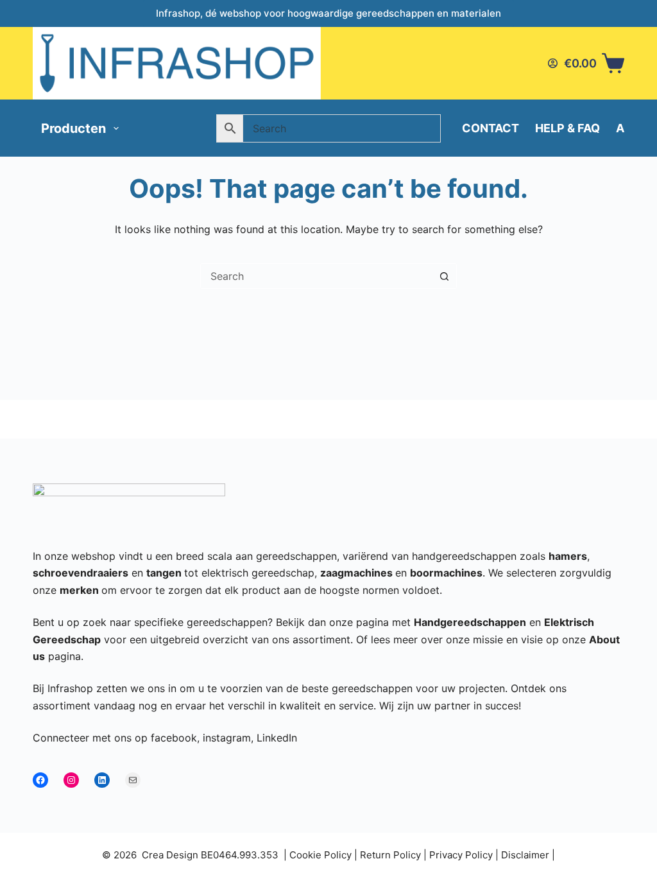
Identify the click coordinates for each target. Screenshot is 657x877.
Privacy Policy (461, 855)
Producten (73, 128)
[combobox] (316, 276)
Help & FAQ (567, 128)
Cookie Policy (320, 855)
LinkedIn (277, 737)
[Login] (553, 63)
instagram (227, 737)
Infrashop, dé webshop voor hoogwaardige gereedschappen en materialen (328, 13)
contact (490, 128)
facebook (174, 737)
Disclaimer (525, 855)
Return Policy (390, 855)
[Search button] (444, 276)
